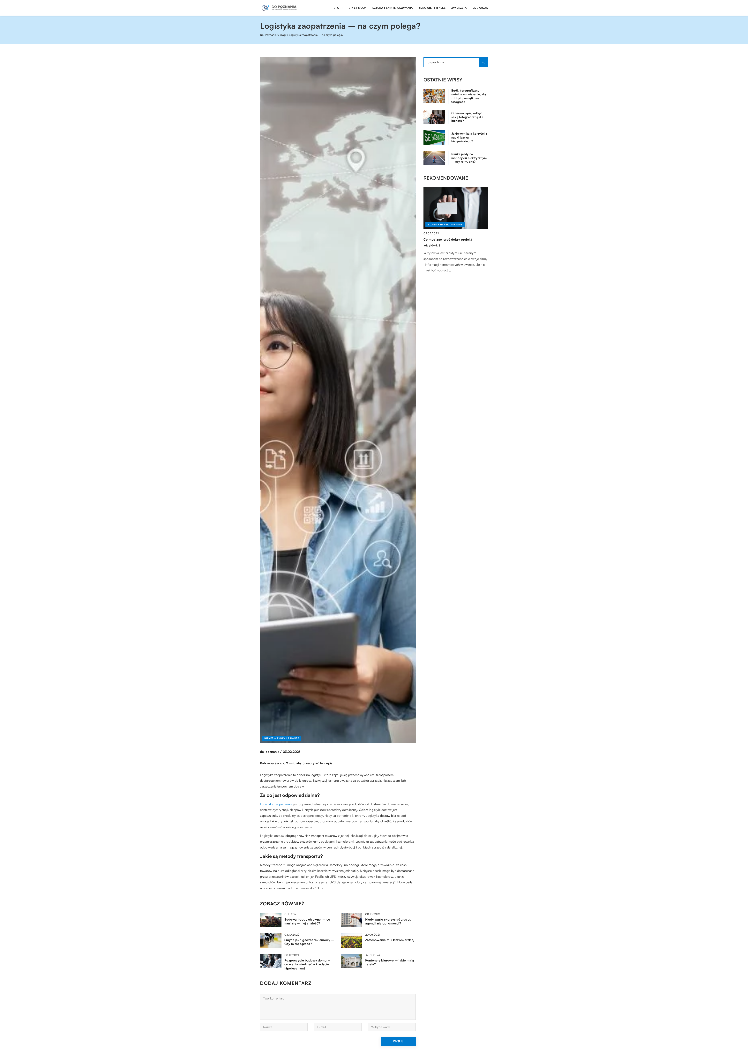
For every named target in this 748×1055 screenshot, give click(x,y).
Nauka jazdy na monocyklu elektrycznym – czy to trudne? (469, 157)
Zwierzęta (459, 7)
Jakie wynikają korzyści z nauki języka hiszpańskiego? (469, 137)
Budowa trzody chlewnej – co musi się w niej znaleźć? (307, 921)
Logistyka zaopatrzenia (276, 804)
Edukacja (480, 7)
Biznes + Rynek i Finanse (281, 738)
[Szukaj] (483, 62)
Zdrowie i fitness (432, 7)
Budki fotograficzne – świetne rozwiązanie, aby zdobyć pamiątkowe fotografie (469, 96)
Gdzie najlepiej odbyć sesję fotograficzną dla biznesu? (467, 117)
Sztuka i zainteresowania (392, 7)
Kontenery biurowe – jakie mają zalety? (389, 962)
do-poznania (269, 751)
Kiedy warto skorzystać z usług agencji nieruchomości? (388, 921)
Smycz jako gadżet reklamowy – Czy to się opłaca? (309, 942)
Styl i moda (357, 7)
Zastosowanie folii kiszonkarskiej (390, 940)
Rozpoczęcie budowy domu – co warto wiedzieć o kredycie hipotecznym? (307, 964)
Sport (338, 7)
